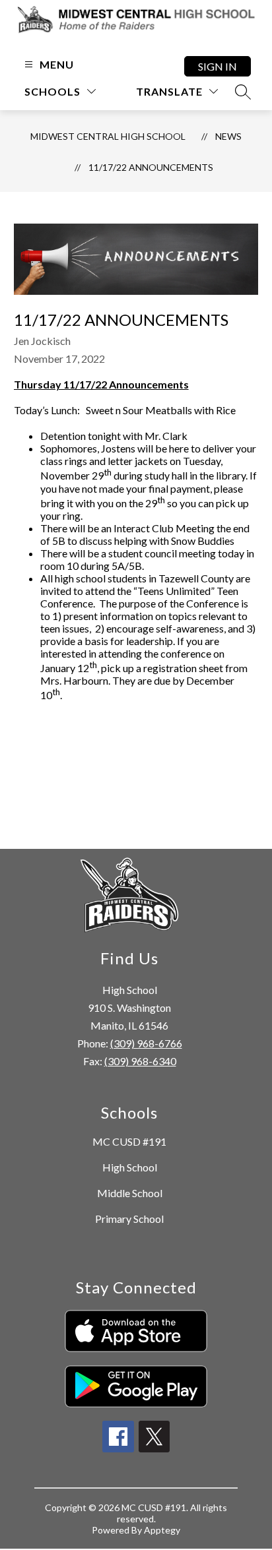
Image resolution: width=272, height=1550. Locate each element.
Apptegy (162, 1529)
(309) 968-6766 (146, 1043)
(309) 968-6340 (140, 1061)
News (228, 136)
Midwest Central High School (108, 136)
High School (129, 1167)
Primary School (129, 1218)
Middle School (129, 1193)
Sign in (217, 66)
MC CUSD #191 (129, 1141)
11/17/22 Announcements (150, 167)
